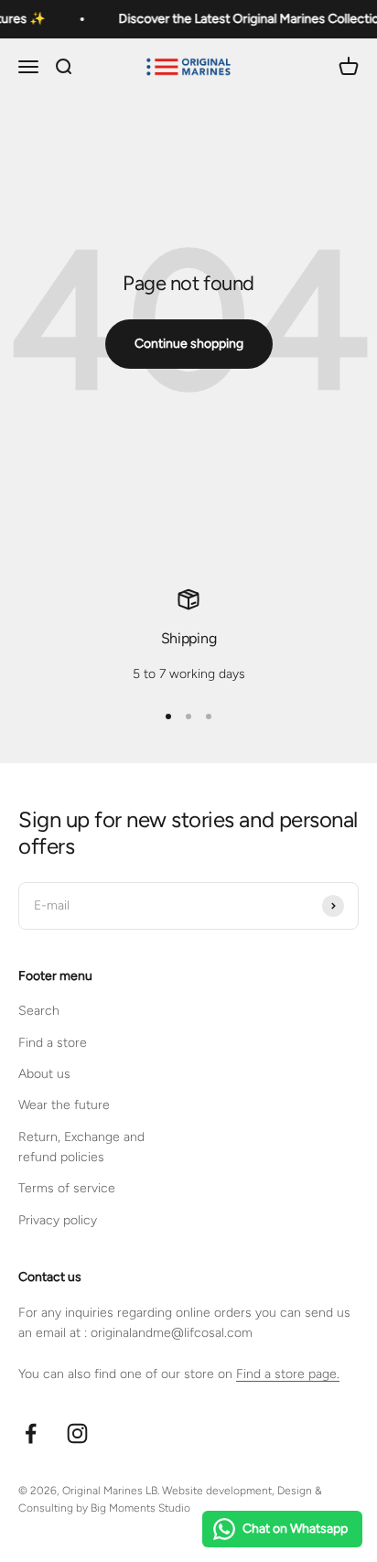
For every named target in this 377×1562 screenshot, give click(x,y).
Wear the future (64, 1105)
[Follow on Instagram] (77, 1433)
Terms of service (66, 1188)
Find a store (52, 1042)
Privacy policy (57, 1220)
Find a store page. (287, 1374)
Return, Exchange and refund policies (81, 1147)
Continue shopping (189, 343)
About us (44, 1074)
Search (38, 1010)
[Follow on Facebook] (30, 1433)
